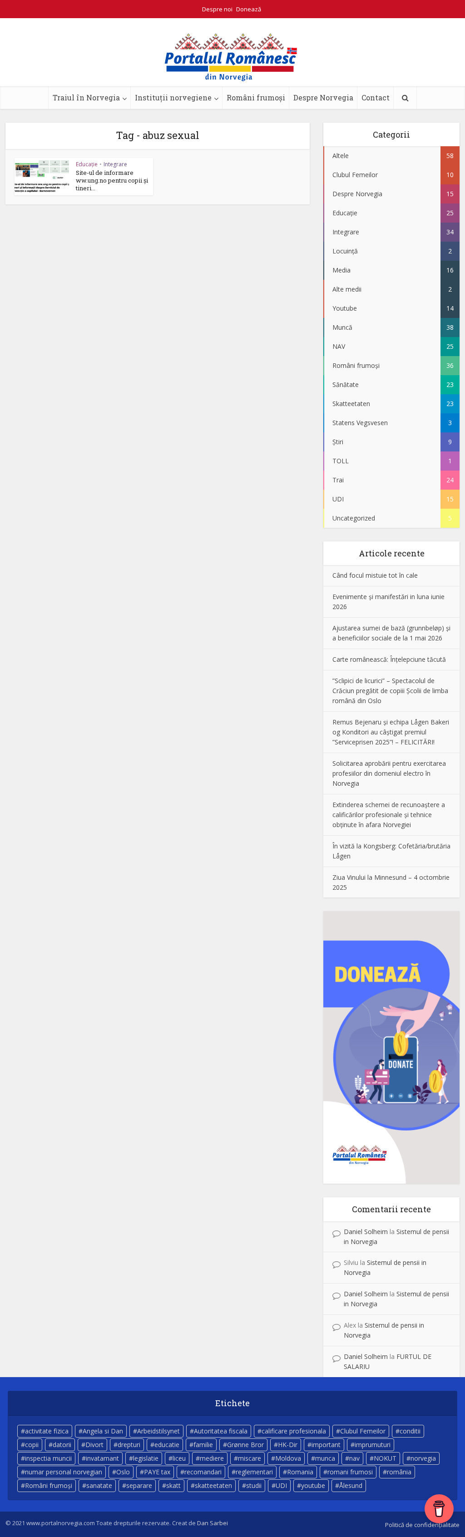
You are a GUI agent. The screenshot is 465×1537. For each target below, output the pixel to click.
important (326, 1444)
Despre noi (217, 9)
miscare (249, 1458)
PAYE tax (157, 1472)
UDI (281, 1485)
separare (139, 1485)
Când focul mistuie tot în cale (375, 575)
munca (325, 1458)
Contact (375, 97)
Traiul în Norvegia (86, 97)
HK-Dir (287, 1444)
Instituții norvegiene (173, 97)
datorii (62, 1444)
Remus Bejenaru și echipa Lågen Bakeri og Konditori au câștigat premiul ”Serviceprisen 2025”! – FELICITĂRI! (390, 732)
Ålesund (350, 1485)
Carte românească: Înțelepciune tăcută (389, 659)
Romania (300, 1472)
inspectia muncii (48, 1458)
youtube (313, 1485)
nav (354, 1458)
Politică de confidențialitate (422, 1525)
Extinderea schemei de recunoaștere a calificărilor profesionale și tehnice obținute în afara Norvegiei (388, 814)
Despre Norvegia (323, 97)
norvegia (423, 1458)
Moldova (288, 1458)
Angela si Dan (103, 1431)
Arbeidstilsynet (158, 1431)
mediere (212, 1458)
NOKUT (385, 1458)
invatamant (102, 1458)
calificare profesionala (294, 1431)
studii (254, 1485)
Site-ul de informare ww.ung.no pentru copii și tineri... (112, 180)
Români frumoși (256, 97)
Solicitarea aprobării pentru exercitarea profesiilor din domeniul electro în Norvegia (389, 773)
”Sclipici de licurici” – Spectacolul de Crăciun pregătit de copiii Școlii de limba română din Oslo (390, 690)
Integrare (115, 164)
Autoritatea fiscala (220, 1431)
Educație (87, 164)
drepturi (129, 1444)
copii (32, 1444)
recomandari (203, 1472)
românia (399, 1472)
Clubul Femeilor (363, 1431)
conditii (410, 1431)
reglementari (254, 1472)
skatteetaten (213, 1485)
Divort (94, 1444)
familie (203, 1444)
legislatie (145, 1458)
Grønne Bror (245, 1444)
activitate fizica (47, 1431)
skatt (173, 1485)
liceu (179, 1458)
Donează (248, 9)
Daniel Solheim (366, 1231)
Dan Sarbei (212, 1523)
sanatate (99, 1485)
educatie (166, 1444)
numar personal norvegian (63, 1472)
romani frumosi (350, 1472)
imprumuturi (373, 1444)
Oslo (123, 1472)
